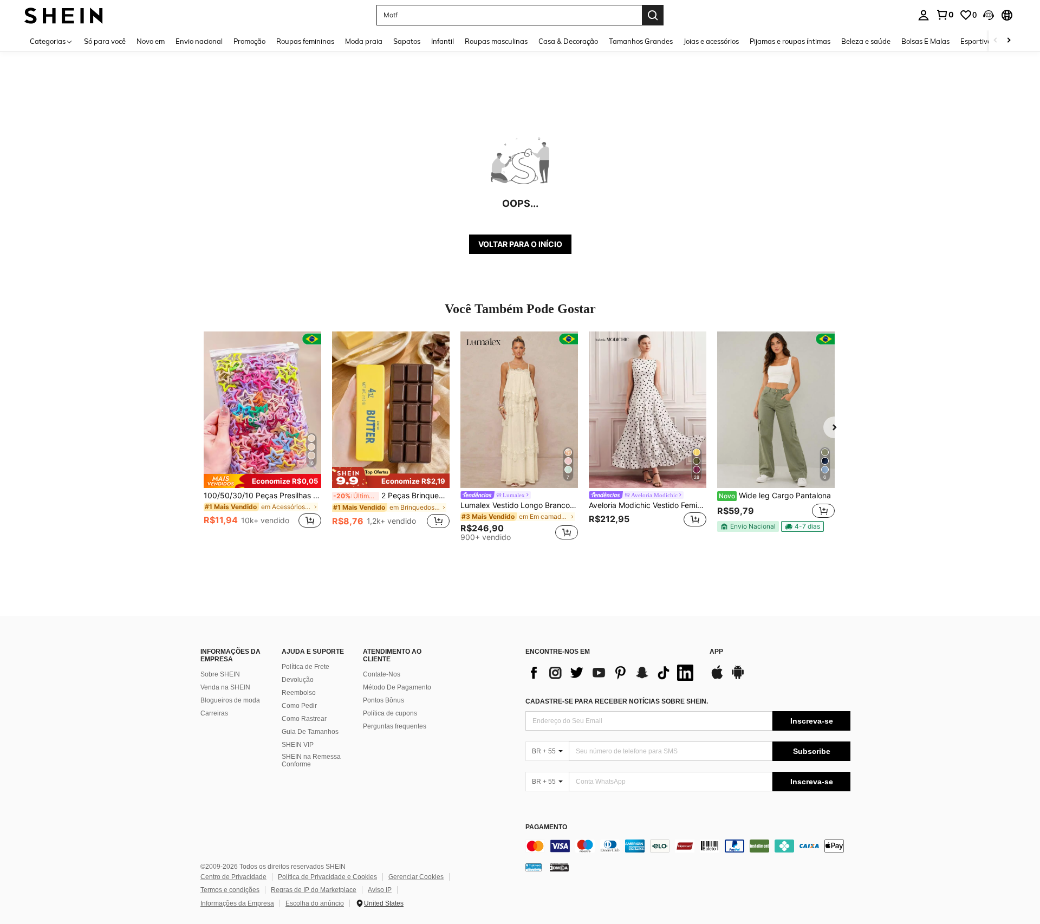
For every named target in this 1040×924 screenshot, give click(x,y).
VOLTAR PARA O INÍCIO (520, 244)
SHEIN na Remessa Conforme (311, 760)
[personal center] (923, 15)
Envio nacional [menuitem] (199, 41)
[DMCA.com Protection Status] (559, 866)
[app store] (717, 677)
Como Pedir (299, 706)
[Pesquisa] (653, 15)
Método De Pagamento (397, 687)
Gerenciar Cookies (416, 877)
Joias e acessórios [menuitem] (711, 41)
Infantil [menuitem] (442, 41)
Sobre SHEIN (220, 674)
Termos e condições (229, 890)
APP (716, 651)
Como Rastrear (304, 719)
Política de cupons (390, 713)
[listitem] (262, 436)
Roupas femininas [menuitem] (305, 41)
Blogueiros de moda (230, 700)
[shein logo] (63, 15)
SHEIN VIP (298, 745)
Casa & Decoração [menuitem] (568, 41)
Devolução (298, 680)
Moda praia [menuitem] (363, 41)
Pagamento (546, 827)
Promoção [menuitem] (249, 41)
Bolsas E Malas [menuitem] (925, 41)
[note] (262, 481)
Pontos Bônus (383, 700)
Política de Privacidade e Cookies (327, 877)
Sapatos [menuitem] (406, 41)
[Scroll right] (1008, 40)
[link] (944, 14)
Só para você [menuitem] (105, 41)
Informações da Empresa (237, 903)
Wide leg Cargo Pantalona (775, 495)
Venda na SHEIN (225, 687)
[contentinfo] (687, 846)
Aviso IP (380, 890)
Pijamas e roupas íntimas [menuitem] (790, 41)
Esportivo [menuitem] (975, 41)
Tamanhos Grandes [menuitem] (641, 41)
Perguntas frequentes (394, 726)
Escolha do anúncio (314, 903)
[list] (612, 673)
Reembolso (299, 693)
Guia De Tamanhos (310, 732)
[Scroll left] (995, 40)
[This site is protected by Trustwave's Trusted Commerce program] (533, 866)
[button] (988, 15)
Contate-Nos (381, 674)
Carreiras (214, 713)
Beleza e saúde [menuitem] (865, 41)
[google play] (737, 677)
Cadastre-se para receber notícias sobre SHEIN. (616, 701)
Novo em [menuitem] (150, 41)
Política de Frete (305, 667)
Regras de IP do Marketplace (313, 890)
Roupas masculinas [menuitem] (496, 41)
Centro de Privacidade (233, 877)
